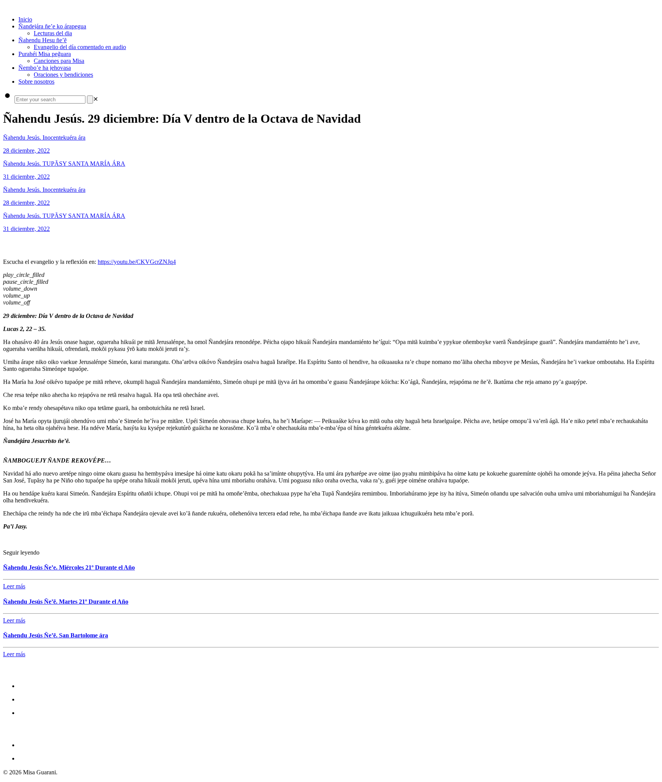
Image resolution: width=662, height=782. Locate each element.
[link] (95, 99)
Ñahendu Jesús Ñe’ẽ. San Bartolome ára (55, 635)
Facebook (33, 686)
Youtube (31, 712)
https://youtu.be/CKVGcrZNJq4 (137, 261)
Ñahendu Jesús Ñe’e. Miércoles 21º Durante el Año (69, 567)
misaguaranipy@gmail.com (61, 745)
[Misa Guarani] (4, 6)
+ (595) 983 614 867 (49, 758)
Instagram (34, 699)
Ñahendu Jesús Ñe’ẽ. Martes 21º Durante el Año (65, 601)
